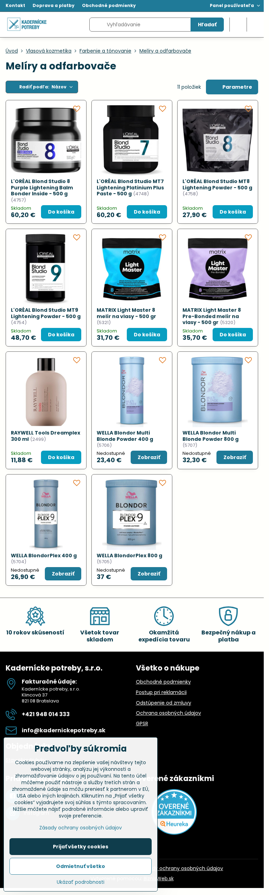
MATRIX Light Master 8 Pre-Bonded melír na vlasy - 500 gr (211, 316)
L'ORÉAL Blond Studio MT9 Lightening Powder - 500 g (46, 313)
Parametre (236, 86)
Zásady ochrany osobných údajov (181, 868)
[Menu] (255, 25)
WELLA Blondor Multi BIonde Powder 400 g (125, 436)
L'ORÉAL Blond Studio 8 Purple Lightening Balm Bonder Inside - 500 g (42, 187)
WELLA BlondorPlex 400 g (44, 555)
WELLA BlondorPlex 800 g (129, 555)
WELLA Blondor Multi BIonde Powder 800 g (210, 436)
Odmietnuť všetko (80, 866)
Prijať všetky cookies (80, 846)
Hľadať (207, 24)
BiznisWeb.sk (159, 878)
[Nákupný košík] (238, 25)
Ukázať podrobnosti (80, 882)
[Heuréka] (174, 832)
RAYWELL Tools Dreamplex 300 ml (45, 436)
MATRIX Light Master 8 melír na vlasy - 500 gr (126, 313)
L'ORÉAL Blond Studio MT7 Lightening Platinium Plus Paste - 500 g (130, 187)
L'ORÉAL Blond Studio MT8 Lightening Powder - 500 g (217, 184)
